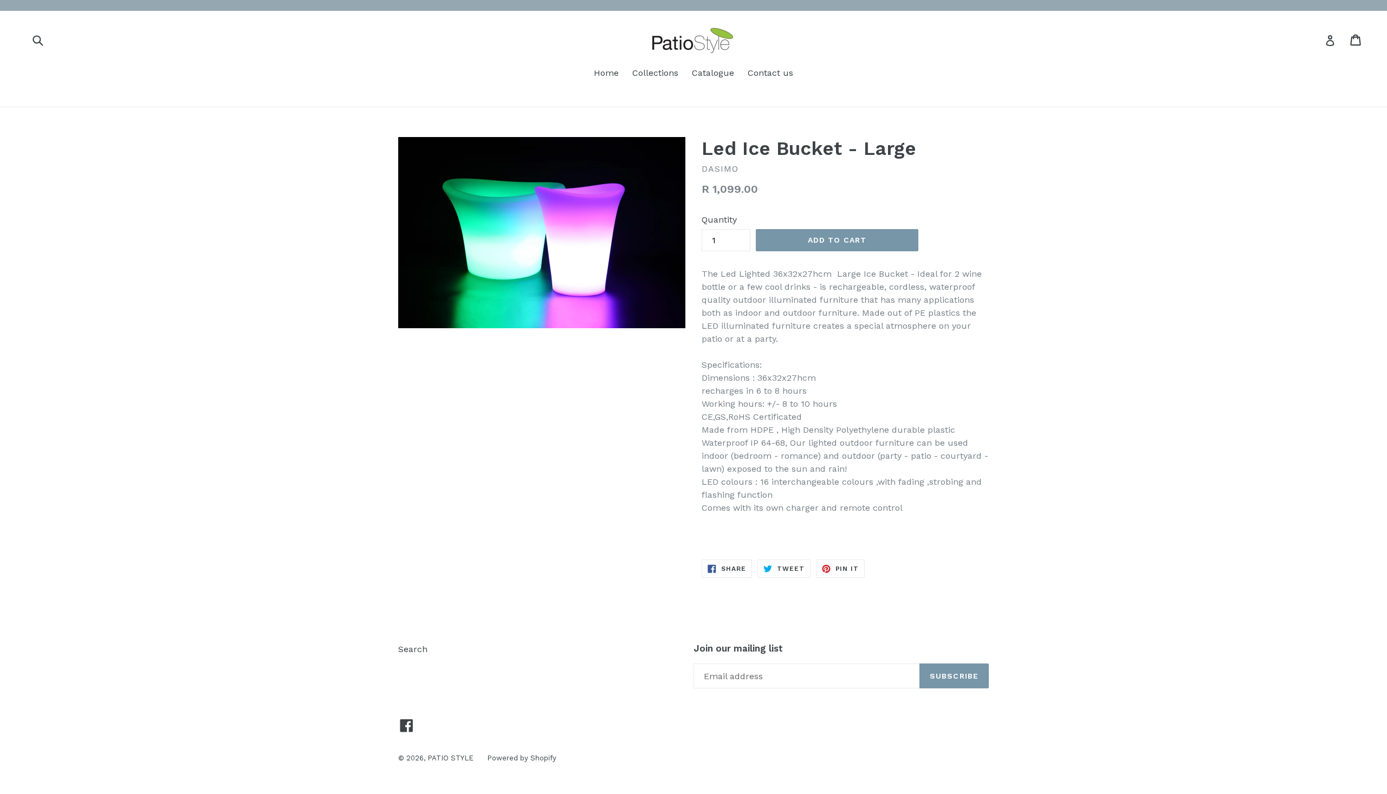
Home (606, 73)
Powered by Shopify (521, 758)
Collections (655, 73)
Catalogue (713, 73)
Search (412, 649)
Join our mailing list (738, 648)
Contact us (770, 73)
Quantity (719, 219)
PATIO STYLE (450, 758)
